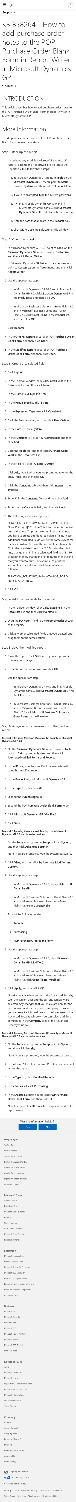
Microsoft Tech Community (15, 1389)
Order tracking (10, 1223)
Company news (10, 1433)
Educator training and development (19, 1284)
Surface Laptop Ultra (13, 1156)
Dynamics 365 (10, 1322)
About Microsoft (11, 1428)
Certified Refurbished (13, 1228)
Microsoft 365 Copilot (13, 1345)
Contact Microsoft (21, 1490)
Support (8, 12)
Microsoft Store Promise (14, 1234)
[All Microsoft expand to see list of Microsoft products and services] (4, 5)
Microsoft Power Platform (15, 1333)
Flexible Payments (12, 1239)
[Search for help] (12, 4)
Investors (8, 1444)
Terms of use (45, 1490)
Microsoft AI (9, 1311)
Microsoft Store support (14, 1211)
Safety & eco (9, 1496)
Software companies (13, 1400)
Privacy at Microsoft (12, 1439)
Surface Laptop (10, 1150)
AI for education (11, 1295)
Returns (7, 1217)
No (47, 1127)
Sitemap (7, 1490)
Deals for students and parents (17, 1289)
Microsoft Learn (11, 1378)
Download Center (11, 1206)
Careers (7, 1422)
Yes (27, 1127)
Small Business (10, 1350)
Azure (6, 1366)
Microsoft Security (12, 1317)
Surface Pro (9, 1145)
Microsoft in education (14, 1256)
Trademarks (58, 1490)
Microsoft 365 (10, 1328)
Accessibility (9, 1456)
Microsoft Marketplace (14, 1395)
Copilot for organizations (14, 1167)
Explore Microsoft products (15, 1178)
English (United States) (19, 1471)
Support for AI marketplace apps (18, 1383)
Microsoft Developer (13, 1372)
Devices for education (13, 1261)
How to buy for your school (15, 1278)
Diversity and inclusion (14, 1450)
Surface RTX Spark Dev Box (15, 1162)
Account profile (10, 1200)
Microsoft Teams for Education (17, 1267)
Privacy (34, 1490)
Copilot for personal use (14, 1173)
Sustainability (10, 1461)
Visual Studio (10, 1406)
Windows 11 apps (11, 1184)
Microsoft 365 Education (14, 1272)
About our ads (34, 1496)
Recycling (21, 1496)
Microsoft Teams (11, 1339)
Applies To (10, 85)
